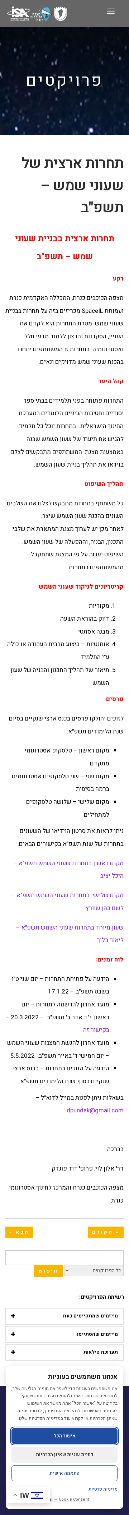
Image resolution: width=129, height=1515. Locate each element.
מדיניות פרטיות (103, 1489)
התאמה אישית (64, 1473)
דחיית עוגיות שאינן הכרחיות (65, 1454)
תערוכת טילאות (100, 1352)
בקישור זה (96, 1029)
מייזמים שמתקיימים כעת (90, 1316)
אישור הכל (65, 1435)
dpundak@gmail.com (95, 1110)
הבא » (19, 1232)
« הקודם (106, 1232)
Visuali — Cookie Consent (64, 1499)
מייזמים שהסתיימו (97, 1334)
